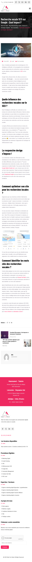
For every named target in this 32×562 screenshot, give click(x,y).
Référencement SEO (7, 466)
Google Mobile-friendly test (8, 168)
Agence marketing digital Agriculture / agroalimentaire (14, 487)
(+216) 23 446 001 (8, 2)
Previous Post (13, 336)
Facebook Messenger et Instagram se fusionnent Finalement (19, 333)
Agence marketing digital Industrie (10, 490)
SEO (21, 71)
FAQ (3, 514)
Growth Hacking (6, 461)
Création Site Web (6, 474)
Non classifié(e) (20, 61)
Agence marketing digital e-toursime (10, 495)
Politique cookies (6, 516)
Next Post (5, 345)
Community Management (8, 471)
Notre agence (5, 506)
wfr (13, 61)
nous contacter (8, 311)
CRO (3, 463)
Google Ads (5, 468)
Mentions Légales (6, 509)
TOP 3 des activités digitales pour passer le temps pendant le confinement (11, 341)
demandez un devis (17, 311)
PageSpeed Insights (9, 174)
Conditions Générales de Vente (9, 511)
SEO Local (4, 476)
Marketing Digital (6, 458)
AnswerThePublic (22, 277)
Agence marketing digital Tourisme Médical (12, 492)
